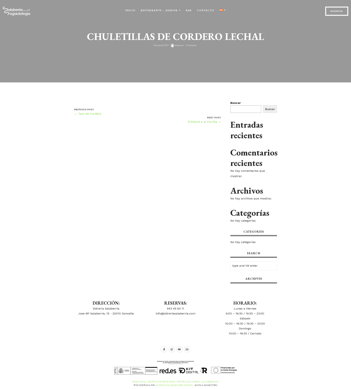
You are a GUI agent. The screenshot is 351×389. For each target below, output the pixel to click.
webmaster (179, 45)
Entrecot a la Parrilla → (204, 121)
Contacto (205, 10)
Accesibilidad (210, 381)
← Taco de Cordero (87, 113)
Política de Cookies (188, 381)
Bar (189, 10)
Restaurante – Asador (159, 10)
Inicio (130, 10)
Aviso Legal (139, 381)
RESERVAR (337, 11)
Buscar (235, 103)
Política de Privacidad (161, 381)
